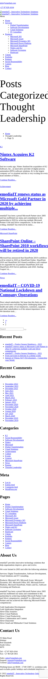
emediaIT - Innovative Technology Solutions (25, 673)
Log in (7, 482)
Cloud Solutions (16, 30)
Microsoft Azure (16, 39)
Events (8, 456)
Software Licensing (18, 50)
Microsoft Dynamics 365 (20, 41)
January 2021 (10, 402)
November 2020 (11, 407)
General (8, 458)
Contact (8, 68)
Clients (8, 55)
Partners (8, 59)
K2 (1, 147)
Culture (8, 454)
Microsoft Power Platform (20, 43)
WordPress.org (11, 489)
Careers (8, 64)
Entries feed (10, 485)
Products (8, 34)
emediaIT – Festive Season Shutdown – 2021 (23, 353)
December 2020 (11, 404)
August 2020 (10, 411)
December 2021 (11, 388)
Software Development (19, 27)
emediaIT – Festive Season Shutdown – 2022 (23, 344)
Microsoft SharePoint (18, 46)
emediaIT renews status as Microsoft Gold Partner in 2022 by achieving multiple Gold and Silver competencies (26, 348)
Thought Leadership (13, 467)
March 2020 (10, 416)
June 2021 (9, 391)
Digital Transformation (19, 25)
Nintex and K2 (16, 48)
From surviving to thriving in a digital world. (23, 356)
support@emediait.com (16, 660)
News (2, 278)
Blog (7, 66)
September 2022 (11, 386)
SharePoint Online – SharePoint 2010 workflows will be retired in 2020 (24, 246)
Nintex (8, 442)
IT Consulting (16, 32)
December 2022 (11, 384)
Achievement (5, 186)
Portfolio (8, 57)
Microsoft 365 (16, 36)
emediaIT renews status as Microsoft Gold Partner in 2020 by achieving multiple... (23, 201)
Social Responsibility (13, 62)
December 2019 (11, 418)
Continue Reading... (8, 180)
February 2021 (11, 400)
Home (7, 20)
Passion (8, 465)
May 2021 (9, 393)
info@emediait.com (15, 663)
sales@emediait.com (13, 658)
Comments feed (11, 487)
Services (8, 23)
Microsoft (9, 445)
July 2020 (9, 414)
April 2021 (9, 395)
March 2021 (10, 398)
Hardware (14, 52)
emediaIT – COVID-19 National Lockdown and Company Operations (21, 290)
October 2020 (10, 409)
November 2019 (11, 420)
